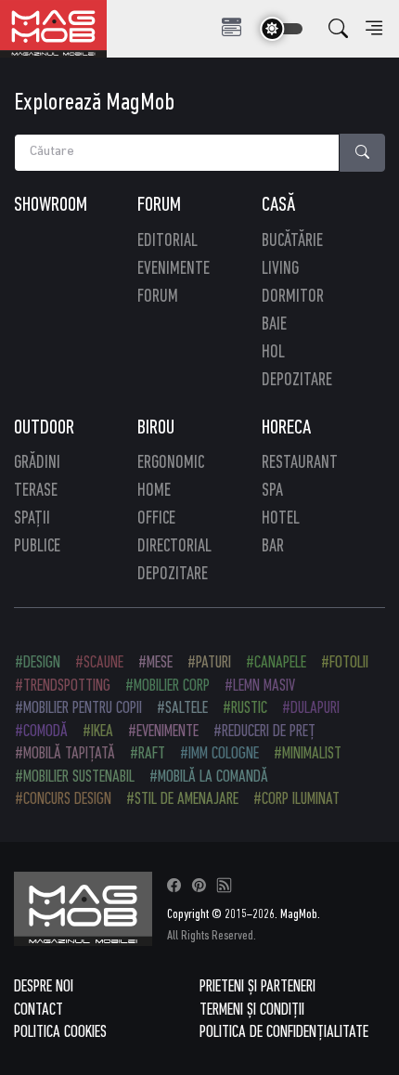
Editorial (167, 241)
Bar (273, 547)
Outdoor (44, 428)
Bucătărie (292, 241)
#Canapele (276, 663)
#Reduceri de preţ (264, 732)
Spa (272, 491)
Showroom (50, 205)
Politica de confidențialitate (284, 1033)
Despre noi (43, 987)
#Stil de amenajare (182, 800)
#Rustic (245, 709)
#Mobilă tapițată (65, 754)
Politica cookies (60, 1033)
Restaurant (300, 463)
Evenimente (173, 269)
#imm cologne (219, 754)
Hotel (281, 519)
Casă (278, 205)
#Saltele (182, 709)
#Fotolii (344, 663)
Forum (159, 205)
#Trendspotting (62, 686)
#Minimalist (307, 754)
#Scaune (99, 663)
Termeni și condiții (252, 1010)
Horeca (286, 428)
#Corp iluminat (296, 800)
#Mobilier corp (167, 686)
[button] (338, 28)
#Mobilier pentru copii (78, 709)
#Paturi (209, 663)
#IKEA (98, 732)
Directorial (174, 547)
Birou (155, 428)
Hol (273, 352)
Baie (274, 325)
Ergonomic (170, 463)
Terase (36, 491)
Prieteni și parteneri (257, 987)
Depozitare (297, 380)
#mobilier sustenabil (75, 777)
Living (280, 269)
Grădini (37, 463)
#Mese (155, 663)
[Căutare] (363, 153)
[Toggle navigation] (231, 28)
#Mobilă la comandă (208, 777)
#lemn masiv (260, 686)
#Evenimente (163, 732)
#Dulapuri (311, 709)
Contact (38, 1010)
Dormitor (293, 297)
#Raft (147, 754)
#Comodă (41, 732)
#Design (37, 663)
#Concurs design (63, 800)
